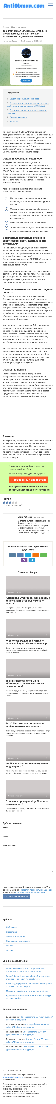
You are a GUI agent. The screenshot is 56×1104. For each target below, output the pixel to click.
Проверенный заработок (18, 941)
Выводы (14, 121)
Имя (5, 827)
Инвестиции (12, 932)
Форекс (9, 950)
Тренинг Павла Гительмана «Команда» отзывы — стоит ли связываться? (25, 683)
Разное (9, 945)
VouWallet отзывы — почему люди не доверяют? (27, 765)
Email (6, 837)
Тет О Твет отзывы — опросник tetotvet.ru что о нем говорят (25, 725)
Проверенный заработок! (28, 479)
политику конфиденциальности (30, 892)
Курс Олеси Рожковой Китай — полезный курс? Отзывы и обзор (26, 642)
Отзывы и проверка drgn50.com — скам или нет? (27, 803)
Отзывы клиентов (18, 117)
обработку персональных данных (35, 890)
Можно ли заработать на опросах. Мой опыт (27, 991)
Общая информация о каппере (24, 99)
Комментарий (9, 845)
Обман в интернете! (15, 936)
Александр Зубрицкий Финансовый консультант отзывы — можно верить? (28, 600)
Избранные (11, 927)
